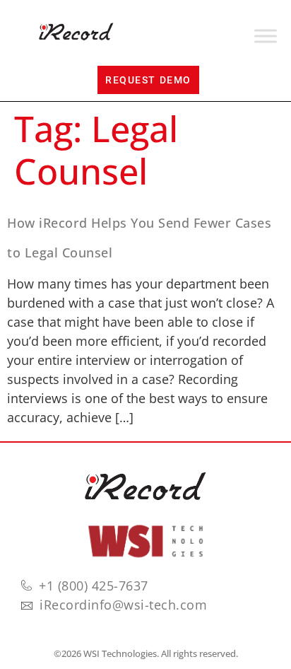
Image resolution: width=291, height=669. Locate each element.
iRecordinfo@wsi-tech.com (123, 604)
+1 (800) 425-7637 (93, 585)
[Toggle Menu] (265, 36)
